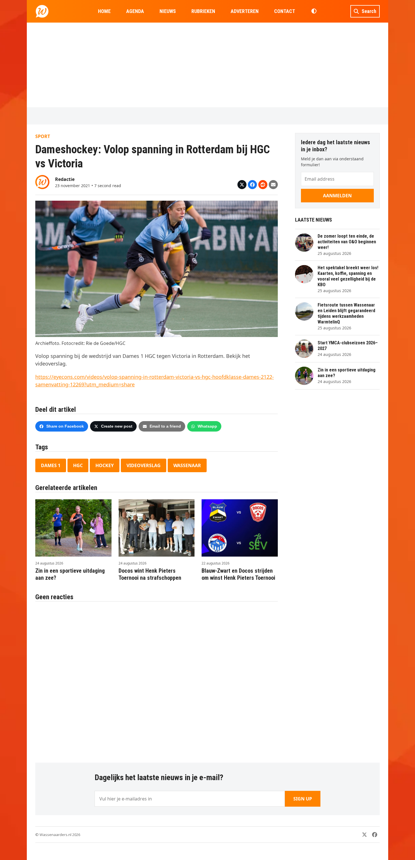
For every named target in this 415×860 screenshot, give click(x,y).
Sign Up (302, 799)
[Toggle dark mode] (314, 11)
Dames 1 (50, 465)
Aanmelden (337, 195)
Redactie (65, 179)
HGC (78, 465)
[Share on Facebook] (252, 184)
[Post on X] (241, 184)
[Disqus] (156, 679)
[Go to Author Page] (42, 181)
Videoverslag (143, 465)
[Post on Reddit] (262, 184)
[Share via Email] (273, 184)
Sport (42, 136)
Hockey (104, 465)
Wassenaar (187, 465)
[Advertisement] (207, 64)
